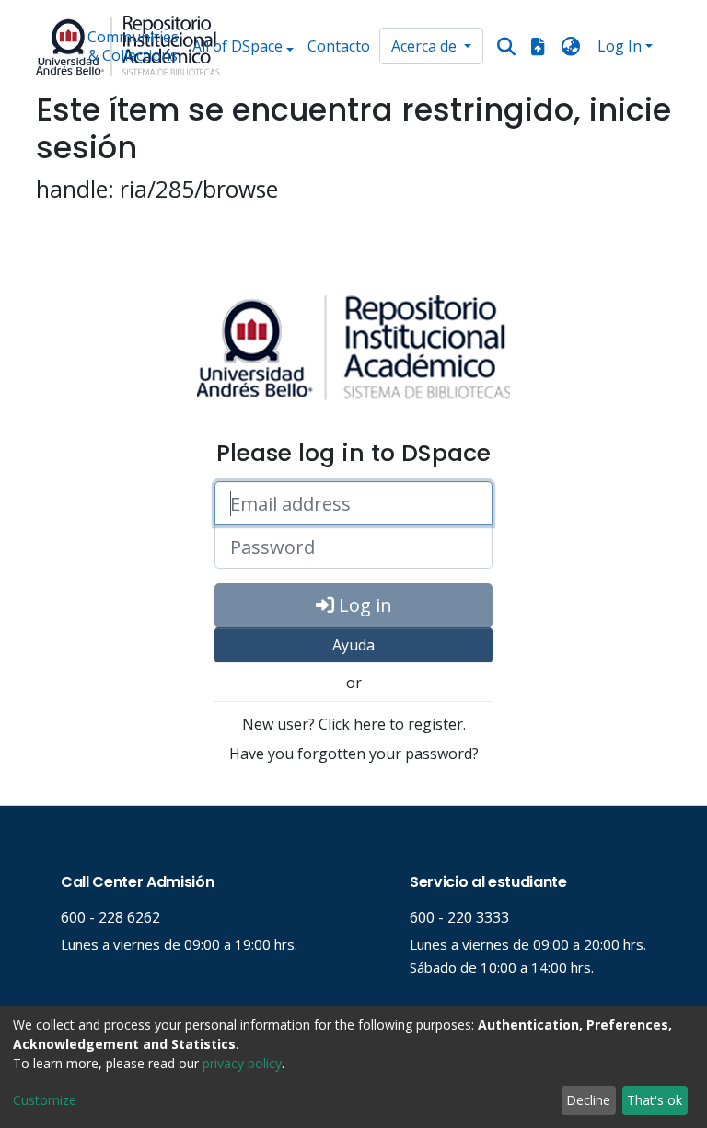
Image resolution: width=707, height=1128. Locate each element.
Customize (44, 1100)
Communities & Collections (133, 46)
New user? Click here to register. (354, 724)
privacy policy (242, 1063)
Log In (619, 46)
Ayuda (353, 645)
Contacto (338, 46)
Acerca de (425, 46)
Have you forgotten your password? (354, 753)
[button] (571, 46)
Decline (588, 1100)
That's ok (654, 1100)
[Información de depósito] (537, 46)
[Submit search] (506, 47)
